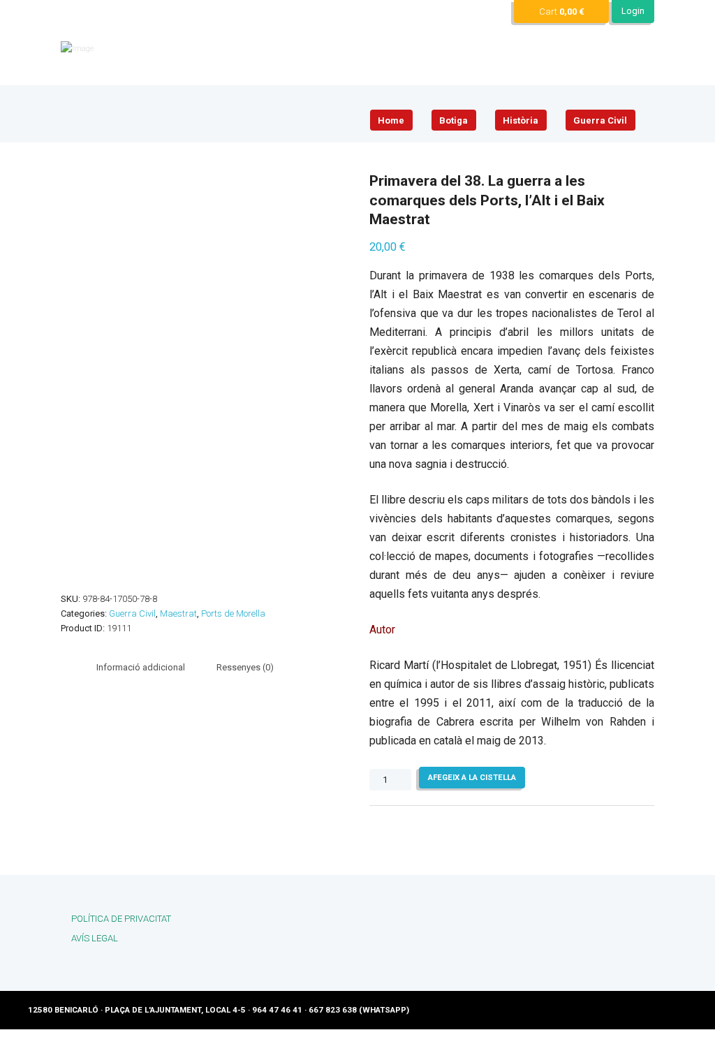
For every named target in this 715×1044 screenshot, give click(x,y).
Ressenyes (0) (245, 667)
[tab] (140, 667)
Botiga (453, 120)
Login (632, 11)
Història (520, 120)
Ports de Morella (233, 613)
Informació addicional (140, 667)
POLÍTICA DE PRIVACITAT (121, 918)
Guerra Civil (600, 120)
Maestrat (178, 613)
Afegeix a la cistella (472, 777)
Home (391, 120)
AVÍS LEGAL (94, 938)
